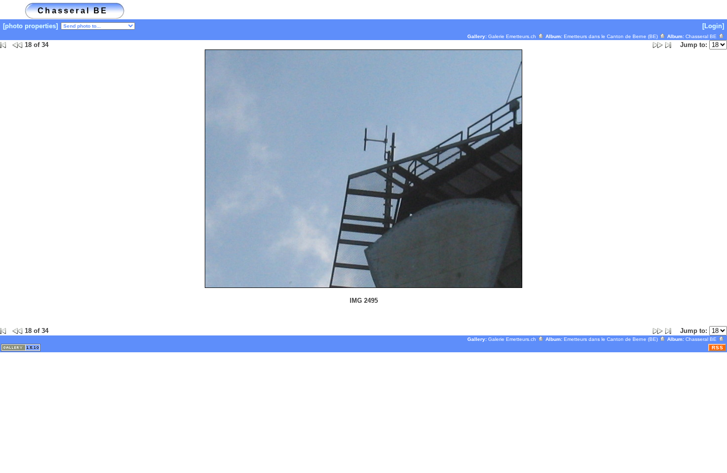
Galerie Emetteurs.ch (513, 36)
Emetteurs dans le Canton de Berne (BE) (611, 36)
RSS (718, 347)
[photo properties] (30, 26)
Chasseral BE (701, 36)
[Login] (713, 26)
